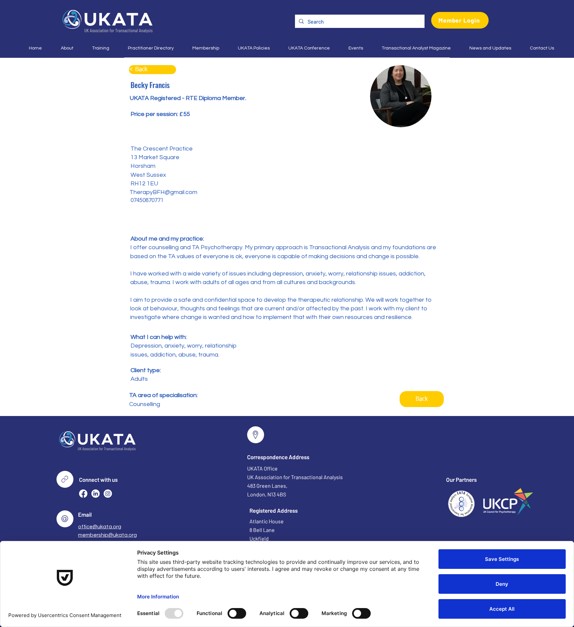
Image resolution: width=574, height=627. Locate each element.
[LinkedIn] (95, 493)
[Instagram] (108, 493)
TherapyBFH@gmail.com (163, 192)
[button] (62, 48)
